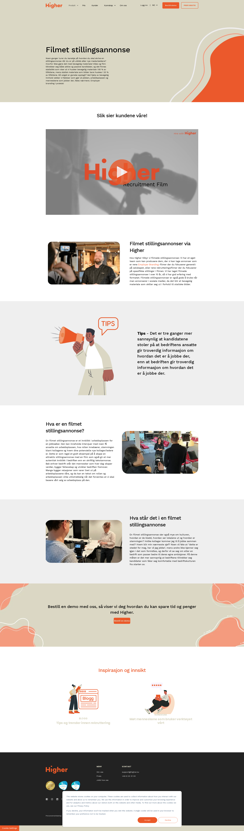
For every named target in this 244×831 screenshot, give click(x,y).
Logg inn (144, 5)
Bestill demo (171, 5)
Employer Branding (148, 264)
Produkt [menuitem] (72, 5)
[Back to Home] (54, 5)
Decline (168, 820)
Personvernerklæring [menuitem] (53, 816)
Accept (147, 820)
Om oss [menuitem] (123, 5)
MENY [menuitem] (99, 767)
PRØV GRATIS (190, 5)
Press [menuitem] (99, 776)
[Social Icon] (47, 799)
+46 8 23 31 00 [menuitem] (129, 776)
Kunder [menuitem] (95, 5)
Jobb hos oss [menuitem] (102, 780)
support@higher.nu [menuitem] (130, 772)
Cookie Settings (9, 828)
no (153, 5)
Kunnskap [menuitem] (108, 5)
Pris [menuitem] (83, 5)
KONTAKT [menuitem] (126, 767)
